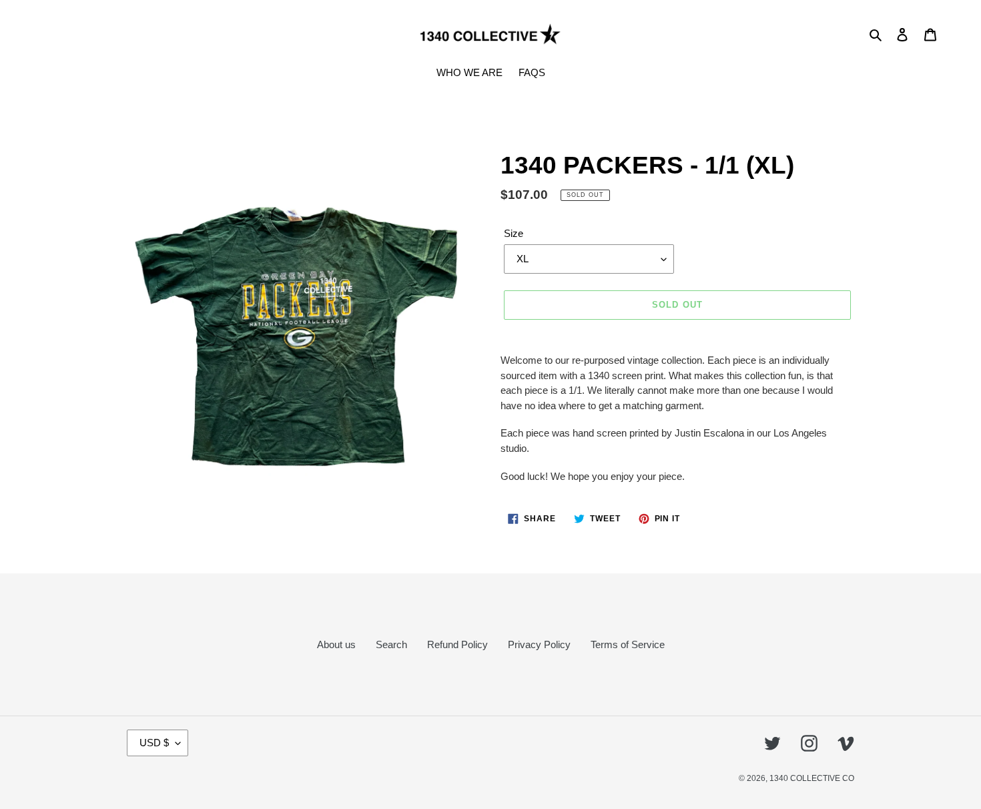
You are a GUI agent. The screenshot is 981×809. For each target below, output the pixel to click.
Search (391, 644)
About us (336, 644)
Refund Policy (457, 644)
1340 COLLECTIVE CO (811, 778)
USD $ (154, 742)
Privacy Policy (539, 644)
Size (513, 233)
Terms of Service (628, 644)
